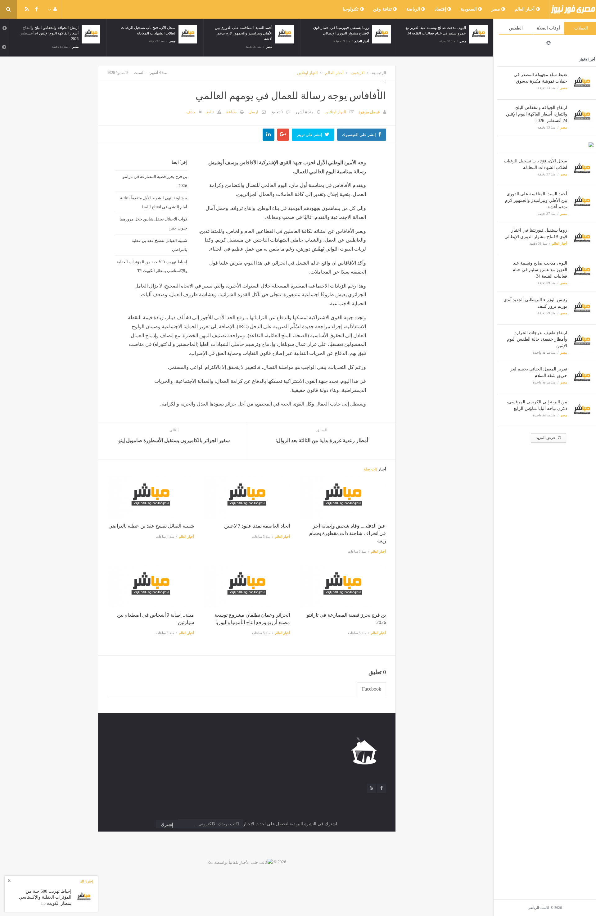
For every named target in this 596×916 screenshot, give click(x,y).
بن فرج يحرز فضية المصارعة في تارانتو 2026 (155, 181)
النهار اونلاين (307, 72)
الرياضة (414, 9)
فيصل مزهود (369, 112)
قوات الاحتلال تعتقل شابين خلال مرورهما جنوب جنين (153, 223)
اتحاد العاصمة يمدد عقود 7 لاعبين (257, 525)
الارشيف (358, 72)
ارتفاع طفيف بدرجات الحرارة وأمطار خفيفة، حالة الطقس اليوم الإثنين (537, 339)
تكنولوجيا (351, 9)
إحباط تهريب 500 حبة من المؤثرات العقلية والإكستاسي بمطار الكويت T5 (152, 266)
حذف (191, 112)
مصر (496, 9)
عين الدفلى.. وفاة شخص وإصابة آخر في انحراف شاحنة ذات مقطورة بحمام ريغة (347, 533)
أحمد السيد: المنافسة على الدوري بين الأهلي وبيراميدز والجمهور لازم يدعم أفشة (536, 200)
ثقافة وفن (383, 9)
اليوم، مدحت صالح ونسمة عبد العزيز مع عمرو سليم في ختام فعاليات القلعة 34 (539, 270)
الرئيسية (379, 72)
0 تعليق (277, 112)
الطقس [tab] (516, 28)
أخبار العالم (525, 9)
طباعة (231, 112)
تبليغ (210, 112)
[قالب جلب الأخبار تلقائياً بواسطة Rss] (240, 861)
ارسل (253, 112)
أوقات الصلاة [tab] (548, 28)
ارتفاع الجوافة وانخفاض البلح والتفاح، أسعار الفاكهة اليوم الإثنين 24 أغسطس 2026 (536, 114)
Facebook (371, 689)
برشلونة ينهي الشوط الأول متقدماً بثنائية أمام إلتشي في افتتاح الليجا (153, 202)
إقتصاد (441, 9)
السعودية (469, 9)
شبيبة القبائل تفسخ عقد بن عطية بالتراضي (159, 245)
